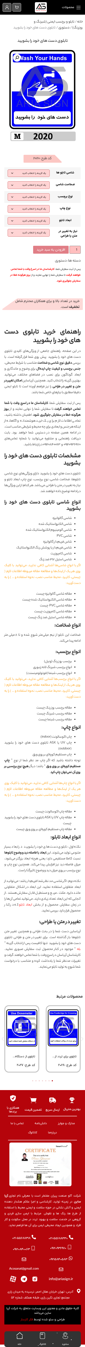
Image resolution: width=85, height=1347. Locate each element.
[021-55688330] (71, 1237)
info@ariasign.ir (61, 1279)
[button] (17, 58)
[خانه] (19, 1335)
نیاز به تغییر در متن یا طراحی (67, 233)
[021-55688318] (34, 1237)
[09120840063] (33, 1248)
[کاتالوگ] (42, 1335)
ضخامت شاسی (65, 184)
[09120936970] (69, 1247)
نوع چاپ (65, 208)
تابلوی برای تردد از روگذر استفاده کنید (64, 1058)
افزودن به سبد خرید (51, 250)
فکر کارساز (26, 1319)
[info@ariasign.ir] (61, 1269)
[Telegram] (24, 1279)
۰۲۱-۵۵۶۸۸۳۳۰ (58, 1238)
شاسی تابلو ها (65, 173)
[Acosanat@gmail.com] (24, 1259)
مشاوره (65, 1344)
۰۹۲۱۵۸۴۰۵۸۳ (58, 1259)
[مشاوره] (65, 1335)
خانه (80, 22)
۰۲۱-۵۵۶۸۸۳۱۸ (21, 1238)
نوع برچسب (65, 196)
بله (79, 949)
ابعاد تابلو (65, 220)
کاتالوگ (42, 1344)
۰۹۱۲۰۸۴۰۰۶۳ (21, 1249)
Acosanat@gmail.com (24, 1269)
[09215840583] (70, 1258)
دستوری (64, 28)
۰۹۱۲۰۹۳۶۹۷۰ (58, 1248)
